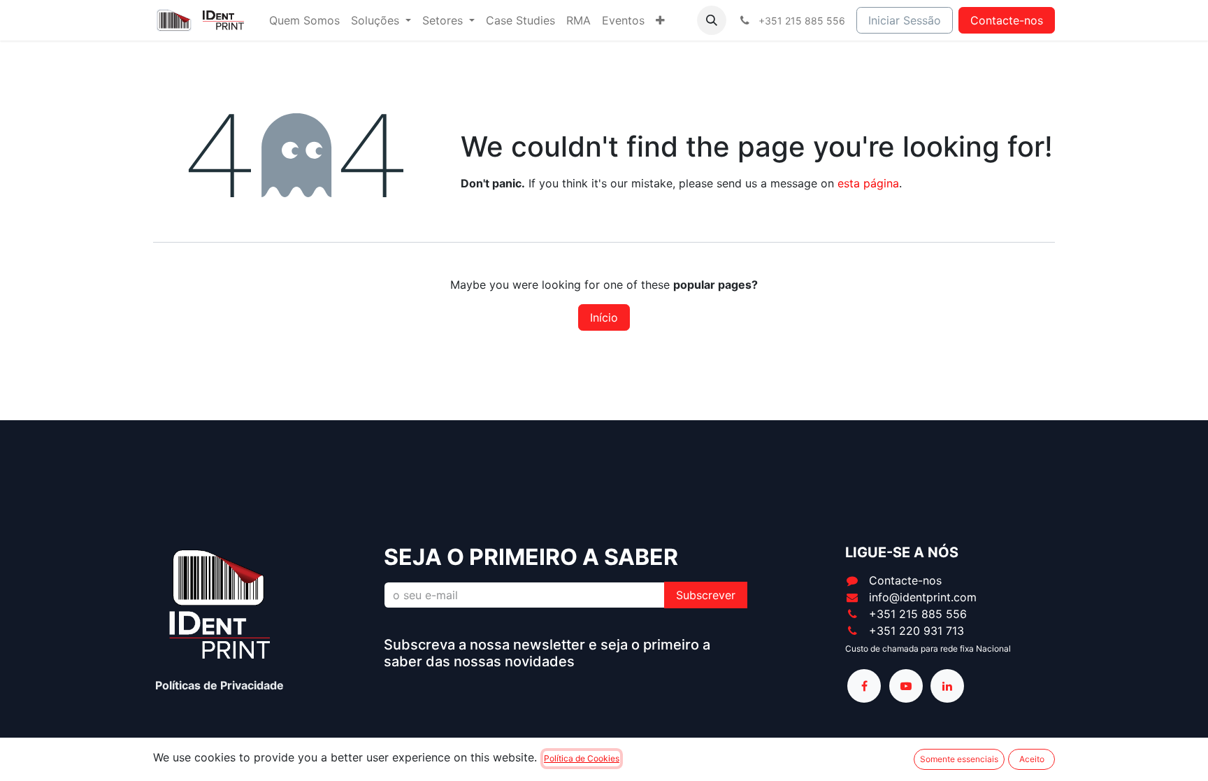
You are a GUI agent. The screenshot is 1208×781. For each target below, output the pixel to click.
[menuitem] (304, 20)
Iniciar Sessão (904, 20)
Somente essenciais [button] (959, 759)
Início (604, 317)
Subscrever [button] (705, 595)
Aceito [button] (1031, 759)
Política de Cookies (581, 758)
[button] (711, 20)
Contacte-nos (1006, 20)
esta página (868, 183)
